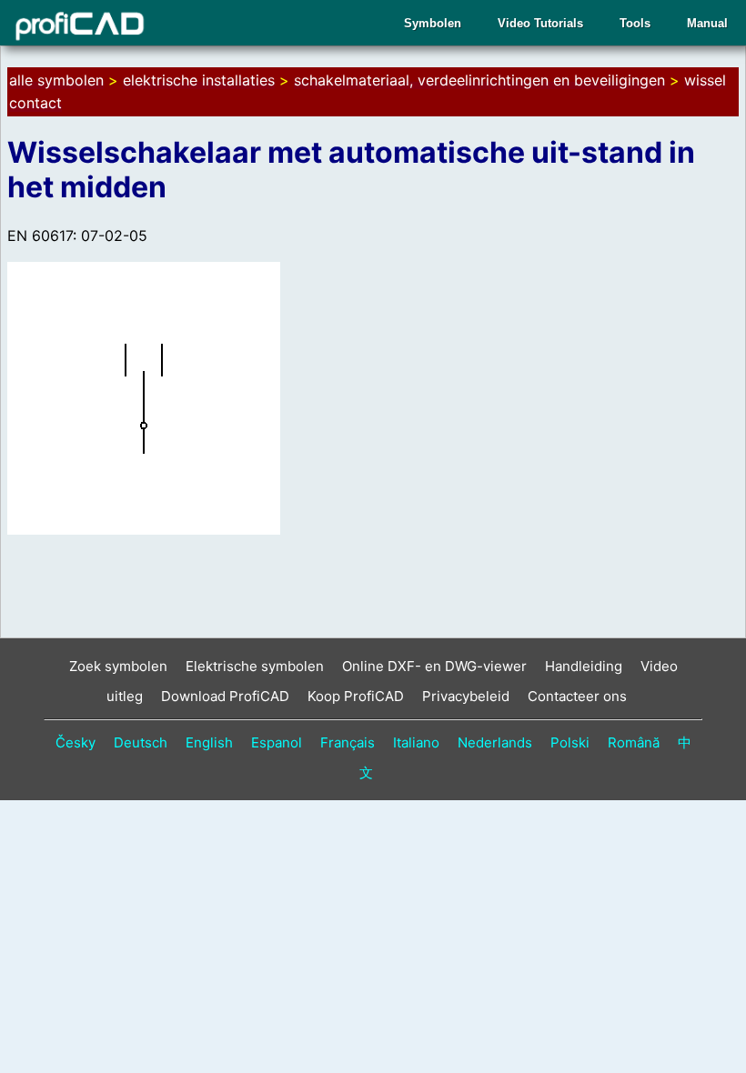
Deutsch (140, 742)
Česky (75, 742)
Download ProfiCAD (225, 696)
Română (634, 742)
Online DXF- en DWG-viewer (434, 666)
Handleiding (583, 666)
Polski (570, 742)
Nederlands (495, 742)
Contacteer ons (577, 696)
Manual (707, 23)
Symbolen (432, 23)
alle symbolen (56, 80)
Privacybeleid (465, 696)
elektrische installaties (199, 80)
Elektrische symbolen (255, 666)
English (209, 742)
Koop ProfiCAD (355, 696)
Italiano (416, 742)
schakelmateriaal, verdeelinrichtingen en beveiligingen (479, 80)
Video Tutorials (540, 23)
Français (347, 742)
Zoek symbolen (118, 666)
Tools (635, 23)
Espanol (276, 742)
